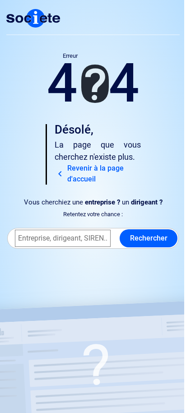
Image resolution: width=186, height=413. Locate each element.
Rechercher (148, 238)
